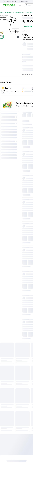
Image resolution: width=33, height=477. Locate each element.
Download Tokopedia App (10, 1)
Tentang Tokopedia (23, 1)
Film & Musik (8, 12)
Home (1, 12)
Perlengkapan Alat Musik (18, 12)
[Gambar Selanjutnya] (18, 37)
